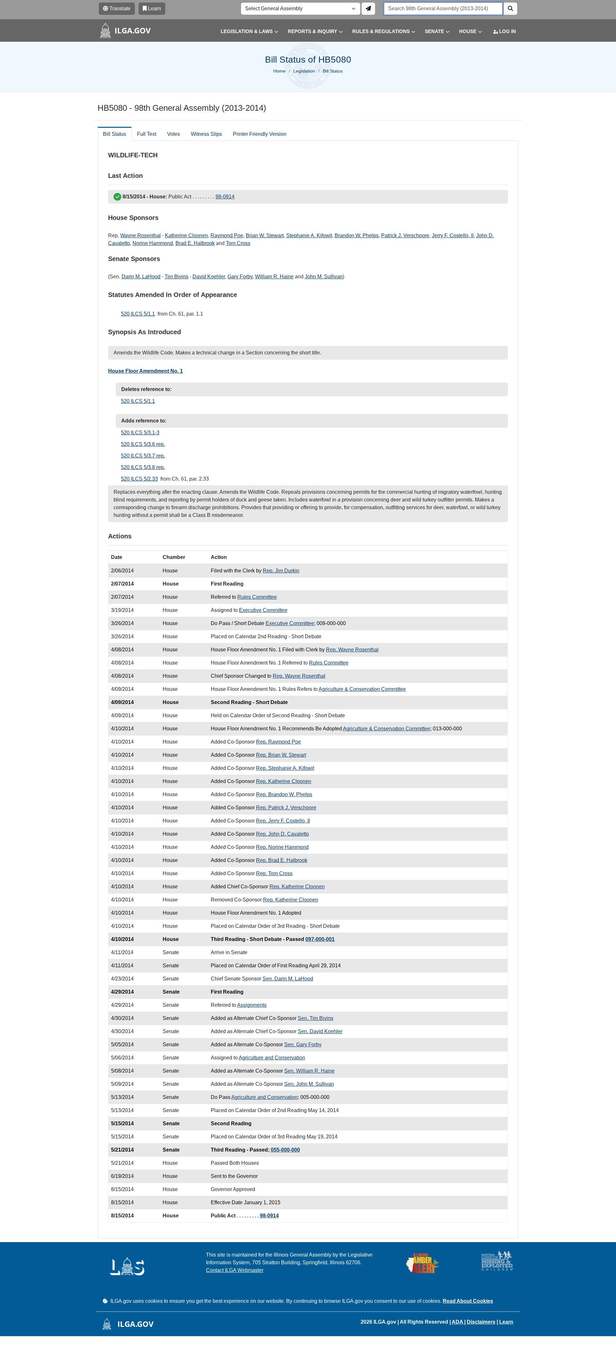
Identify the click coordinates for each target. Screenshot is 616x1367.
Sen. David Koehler (320, 1031)
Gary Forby (239, 276)
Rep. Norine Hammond (282, 847)
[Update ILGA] (368, 9)
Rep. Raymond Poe (278, 741)
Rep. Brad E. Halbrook (281, 860)
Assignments (252, 1005)
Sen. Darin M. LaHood (287, 978)
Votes (173, 134)
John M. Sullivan (324, 276)
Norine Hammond (153, 243)
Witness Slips (206, 134)
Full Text (146, 134)
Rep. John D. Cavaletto (282, 834)
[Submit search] (510, 9)
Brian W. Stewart (265, 235)
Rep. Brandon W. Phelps (284, 794)
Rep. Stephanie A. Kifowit (285, 768)
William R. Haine (274, 276)
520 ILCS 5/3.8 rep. (143, 467)
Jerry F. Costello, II (453, 235)
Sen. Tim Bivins (315, 1018)
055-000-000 (285, 1150)
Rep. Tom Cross (274, 873)
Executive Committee (263, 610)
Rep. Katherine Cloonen (283, 781)
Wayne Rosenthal (140, 235)
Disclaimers (481, 1322)
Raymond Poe (226, 235)
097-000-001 (320, 939)
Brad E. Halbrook (195, 243)
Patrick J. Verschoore (405, 235)
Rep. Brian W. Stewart (281, 755)
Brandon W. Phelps (357, 235)
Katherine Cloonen (186, 235)
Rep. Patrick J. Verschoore (286, 807)
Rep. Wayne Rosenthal (352, 649)
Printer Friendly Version (260, 134)
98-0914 (225, 196)
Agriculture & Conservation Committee (362, 689)
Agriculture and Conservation (272, 1057)
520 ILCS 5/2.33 (139, 479)
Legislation (304, 71)
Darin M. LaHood (141, 276)
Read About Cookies (468, 1301)
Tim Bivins (176, 276)
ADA (458, 1322)
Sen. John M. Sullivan (309, 1084)
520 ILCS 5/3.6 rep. (143, 444)
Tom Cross (238, 243)
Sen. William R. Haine (309, 1071)
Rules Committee (257, 597)
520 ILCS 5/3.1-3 (140, 432)
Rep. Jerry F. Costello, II (283, 820)
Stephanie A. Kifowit (309, 235)
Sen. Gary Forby (302, 1044)
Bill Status (114, 134)
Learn (506, 1322)
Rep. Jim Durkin (281, 570)
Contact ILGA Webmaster (234, 1270)
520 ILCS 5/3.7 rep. (143, 455)
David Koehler (209, 276)
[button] (244, 32)
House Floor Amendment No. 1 (145, 371)
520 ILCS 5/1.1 (138, 314)
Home (279, 71)
